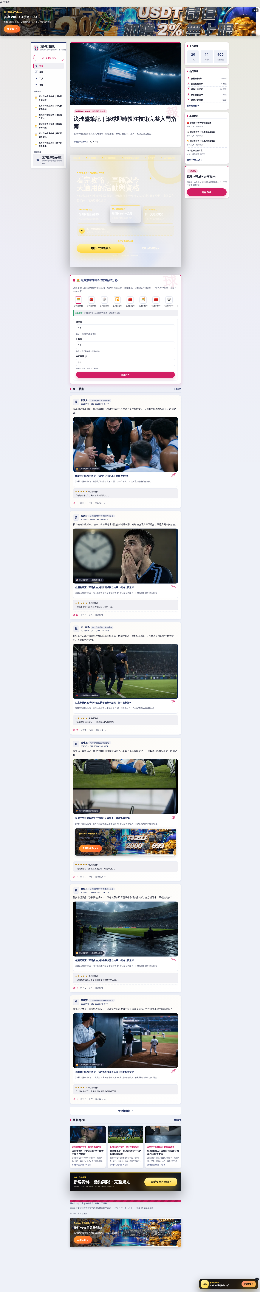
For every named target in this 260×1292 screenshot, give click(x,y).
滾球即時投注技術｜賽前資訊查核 (48, 116)
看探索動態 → (193, 105)
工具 (39, 78)
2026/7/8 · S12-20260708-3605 (94, 519)
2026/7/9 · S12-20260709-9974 (94, 746)
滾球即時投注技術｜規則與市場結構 (48, 98)
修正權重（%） (83, 356)
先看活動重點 (150, 248)
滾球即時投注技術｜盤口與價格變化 (48, 135)
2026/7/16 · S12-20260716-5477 (95, 404)
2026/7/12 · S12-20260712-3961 (94, 1004)
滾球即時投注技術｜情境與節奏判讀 (48, 126)
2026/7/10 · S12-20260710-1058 (95, 631)
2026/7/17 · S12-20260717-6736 (95, 892)
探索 (39, 72)
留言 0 (83, 876)
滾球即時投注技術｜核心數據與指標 (48, 107)
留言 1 (83, 615)
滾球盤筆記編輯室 (81, 141)
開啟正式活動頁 (101, 248)
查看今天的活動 (161, 1181)
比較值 (79, 339)
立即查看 (249, 1284)
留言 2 (83, 503)
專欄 (39, 84)
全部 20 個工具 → (194, 159)
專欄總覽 (177, 1120)
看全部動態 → (125, 1110)
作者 (82, 1203)
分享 (90, 503)
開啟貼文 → (100, 503)
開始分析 (207, 192)
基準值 (79, 322)
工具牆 (104, 1203)
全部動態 (177, 389)
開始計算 (125, 374)
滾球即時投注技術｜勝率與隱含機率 (48, 144)
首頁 (39, 66)
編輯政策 (89, 1203)
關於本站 (74, 1203)
